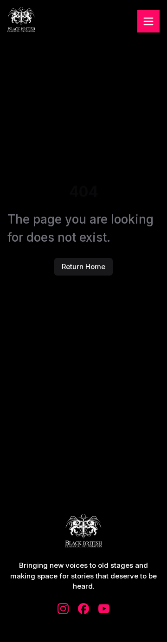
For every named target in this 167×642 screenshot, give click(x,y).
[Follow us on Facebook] (83, 608)
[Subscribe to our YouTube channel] (103, 608)
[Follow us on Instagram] (63, 608)
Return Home (83, 266)
